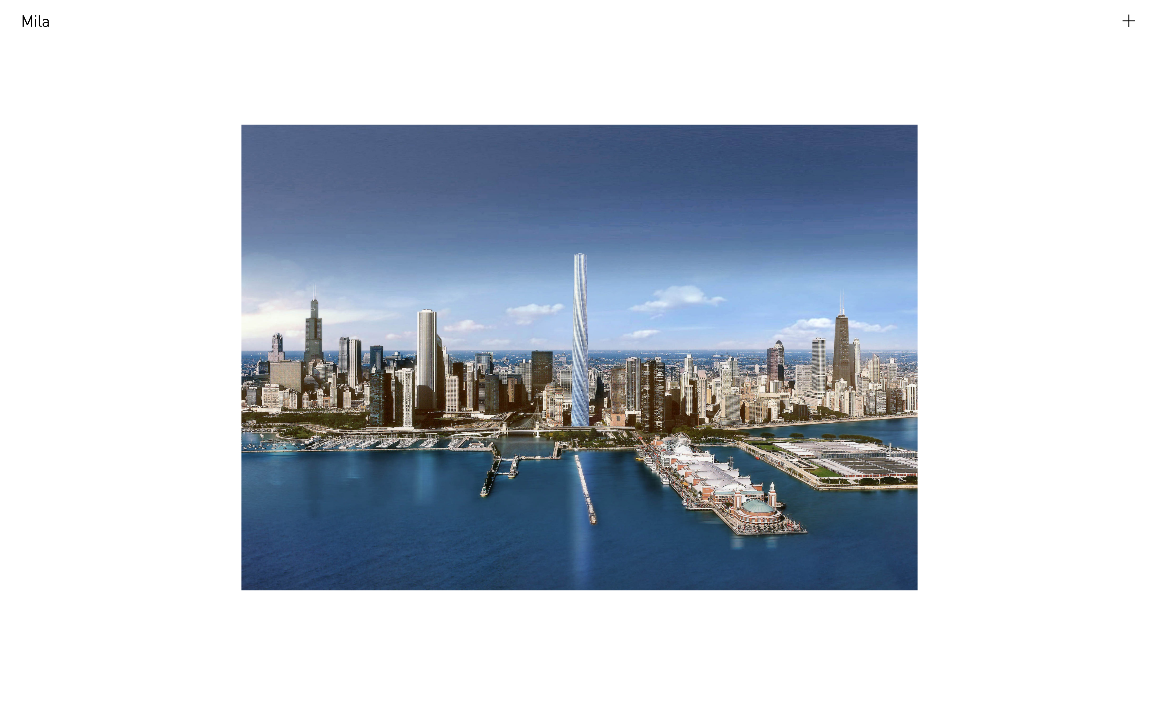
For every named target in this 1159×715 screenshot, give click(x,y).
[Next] (806, 357)
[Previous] (236, 357)
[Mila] (36, 21)
